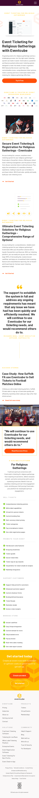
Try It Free (20, 80)
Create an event (19, 675)
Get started (19, 683)
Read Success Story (19, 451)
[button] (35, 3)
